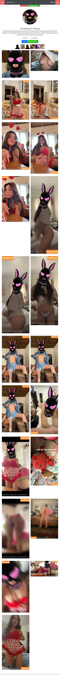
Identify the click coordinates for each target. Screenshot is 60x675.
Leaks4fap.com (10, 2)
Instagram (34, 38)
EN (51, 2)
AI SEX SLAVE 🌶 (34, 5)
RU (54, 2)
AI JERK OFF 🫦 (33, 41)
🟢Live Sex (24, 5)
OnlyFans (25, 38)
